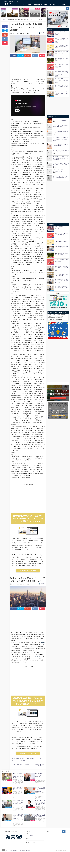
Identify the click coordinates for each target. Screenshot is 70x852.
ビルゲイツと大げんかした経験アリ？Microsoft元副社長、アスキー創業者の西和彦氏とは (60, 139)
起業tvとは (30, 4)
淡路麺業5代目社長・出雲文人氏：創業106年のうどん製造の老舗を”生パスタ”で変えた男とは (60, 158)
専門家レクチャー (56, 4)
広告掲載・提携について (27, 850)
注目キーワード (47, 4)
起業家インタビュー (38, 4)
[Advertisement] (28, 68)
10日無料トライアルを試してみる (28, 570)
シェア (5, 27)
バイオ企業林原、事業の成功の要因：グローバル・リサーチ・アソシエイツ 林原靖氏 (27, 759)
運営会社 (19, 850)
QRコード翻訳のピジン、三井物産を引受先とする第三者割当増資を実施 (28, 765)
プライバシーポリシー (8, 850)
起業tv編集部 (43, 32)
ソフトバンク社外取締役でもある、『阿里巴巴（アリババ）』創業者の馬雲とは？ (61, 165)
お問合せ (64, 4)
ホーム (24, 4)
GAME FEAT (38, 656)
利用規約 (15, 850)
